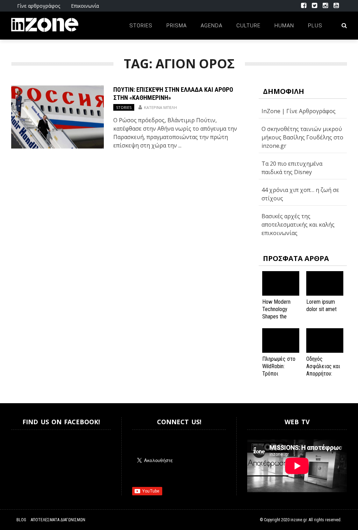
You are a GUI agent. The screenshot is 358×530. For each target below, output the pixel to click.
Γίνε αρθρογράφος (38, 5)
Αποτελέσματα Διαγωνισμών (58, 519)
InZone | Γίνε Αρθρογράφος (299, 111)
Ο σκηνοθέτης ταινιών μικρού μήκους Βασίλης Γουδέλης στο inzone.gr (302, 137)
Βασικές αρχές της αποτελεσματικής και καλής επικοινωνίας (298, 224)
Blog (21, 519)
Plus (315, 25)
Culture (248, 25)
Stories (140, 25)
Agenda (211, 25)
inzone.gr (299, 519)
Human (284, 25)
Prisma (176, 25)
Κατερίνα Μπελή (160, 107)
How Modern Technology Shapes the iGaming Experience (276, 316)
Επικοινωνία (85, 5)
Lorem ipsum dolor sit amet (321, 305)
